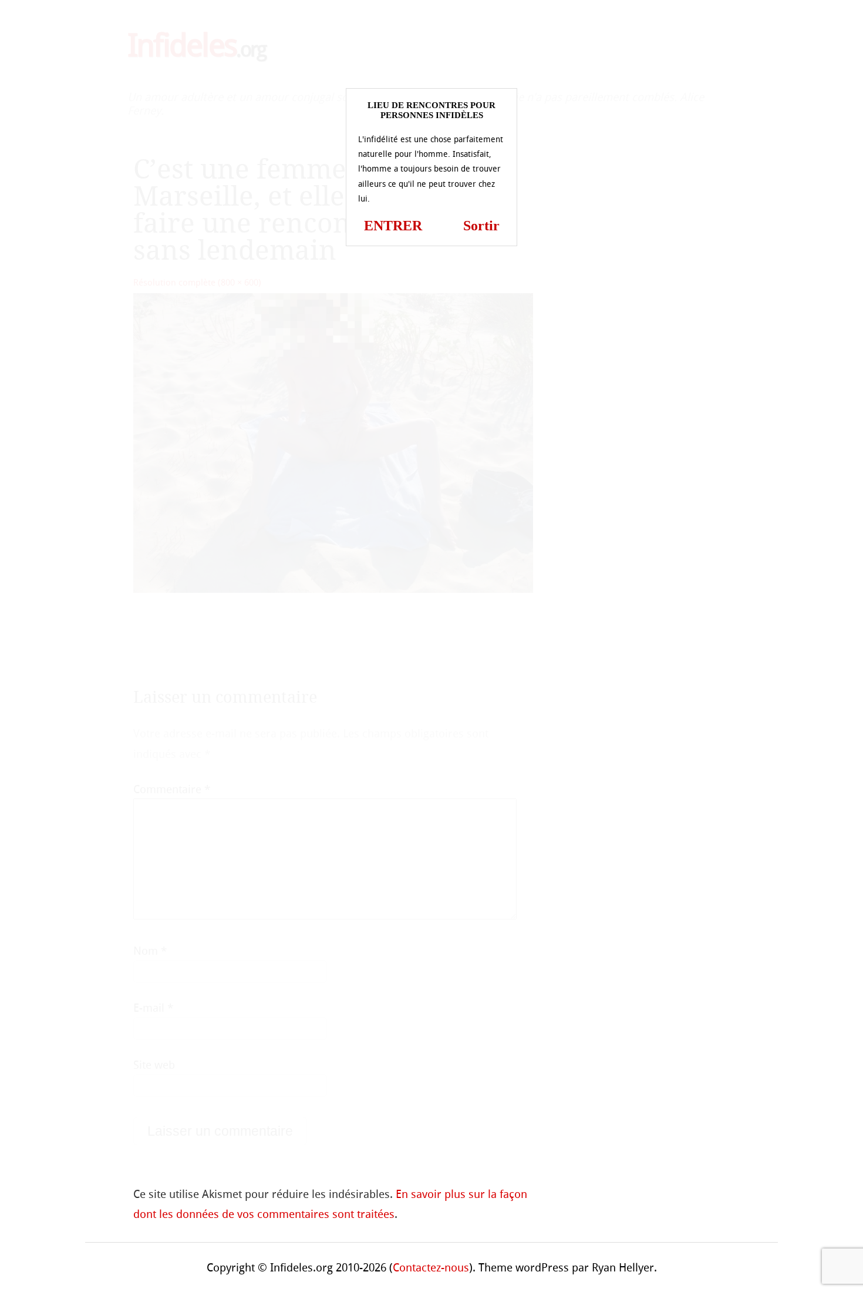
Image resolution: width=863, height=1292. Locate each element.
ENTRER (393, 225)
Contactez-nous (431, 1267)
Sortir (481, 225)
